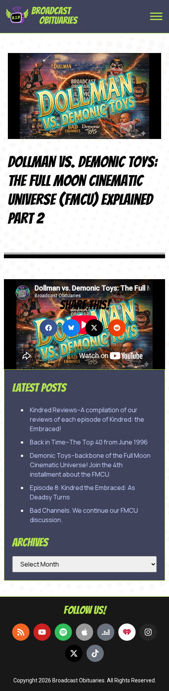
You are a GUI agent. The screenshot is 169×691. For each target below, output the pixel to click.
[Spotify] (63, 632)
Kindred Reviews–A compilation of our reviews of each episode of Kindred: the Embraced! (87, 419)
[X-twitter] (74, 653)
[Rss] (20, 632)
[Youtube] (42, 632)
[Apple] (84, 632)
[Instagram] (148, 632)
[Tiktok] (95, 653)
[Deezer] (105, 632)
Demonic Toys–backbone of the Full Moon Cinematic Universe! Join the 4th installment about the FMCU (90, 465)
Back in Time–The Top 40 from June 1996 (89, 442)
